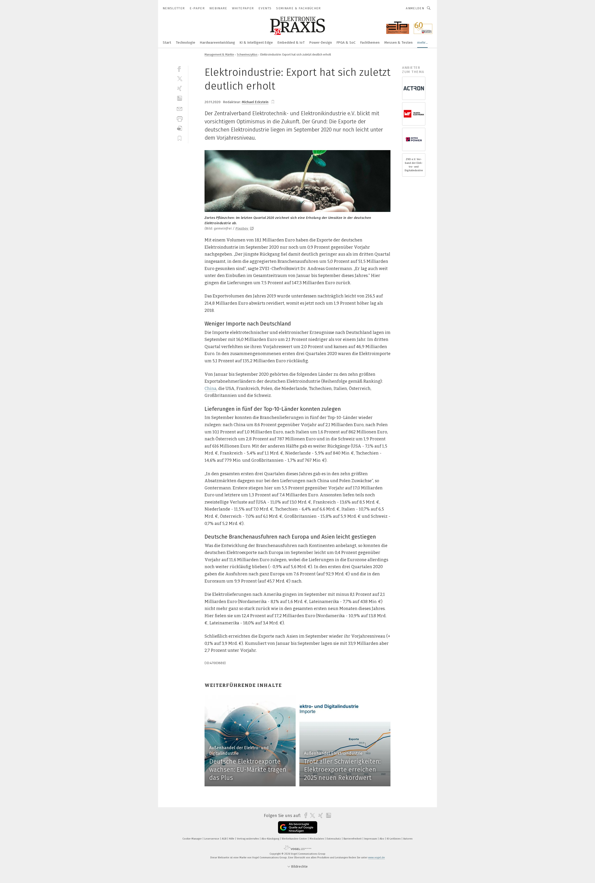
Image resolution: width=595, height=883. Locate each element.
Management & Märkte (219, 54)
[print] (179, 118)
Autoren (408, 838)
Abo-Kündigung (270, 838)
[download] (179, 128)
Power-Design (320, 42)
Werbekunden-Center (295, 838)
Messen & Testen (398, 42)
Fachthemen (370, 42)
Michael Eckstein (255, 102)
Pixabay (242, 228)
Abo (382, 838)
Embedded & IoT (291, 42)
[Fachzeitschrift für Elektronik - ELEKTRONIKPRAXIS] (167, 42)
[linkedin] (179, 98)
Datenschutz (334, 838)
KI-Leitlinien (394, 838)
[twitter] (179, 78)
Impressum (371, 838)
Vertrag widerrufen (248, 838)
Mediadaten (317, 838)
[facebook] (179, 68)
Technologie (185, 42)
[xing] (179, 88)
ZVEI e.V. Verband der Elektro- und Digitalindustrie (414, 165)
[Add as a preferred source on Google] (297, 827)
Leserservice (212, 838)
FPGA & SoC (346, 42)
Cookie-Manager (192, 838)
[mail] (179, 108)
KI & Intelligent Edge (256, 42)
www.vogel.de (376, 857)
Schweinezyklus (247, 54)
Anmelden (415, 8)
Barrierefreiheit (353, 838)
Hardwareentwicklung (217, 42)
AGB (224, 838)
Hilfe (232, 838)
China (210, 388)
